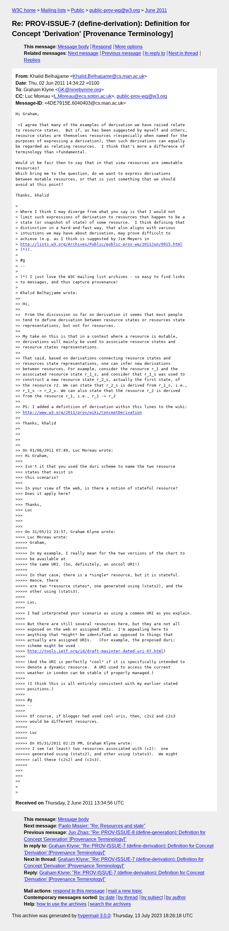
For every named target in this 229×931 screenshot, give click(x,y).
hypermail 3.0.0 (94, 915)
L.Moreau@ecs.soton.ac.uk (83, 96)
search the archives (110, 904)
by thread (128, 897)
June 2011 (156, 10)
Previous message (121, 53)
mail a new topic (125, 890)
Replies (32, 60)
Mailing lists (53, 10)
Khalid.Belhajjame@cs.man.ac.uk (108, 76)
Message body (73, 46)
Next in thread (183, 53)
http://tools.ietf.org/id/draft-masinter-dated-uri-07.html (95, 651)
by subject (152, 897)
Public (77, 10)
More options (129, 46)
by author (176, 897)
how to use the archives (61, 904)
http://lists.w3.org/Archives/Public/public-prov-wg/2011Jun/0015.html (101, 244)
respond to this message (79, 890)
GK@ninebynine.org (79, 89)
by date (107, 897)
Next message (83, 53)
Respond (102, 46)
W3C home (24, 10)
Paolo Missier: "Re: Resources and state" (102, 825)
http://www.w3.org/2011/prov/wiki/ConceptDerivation (82, 412)
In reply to (155, 53)
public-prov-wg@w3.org (114, 10)
